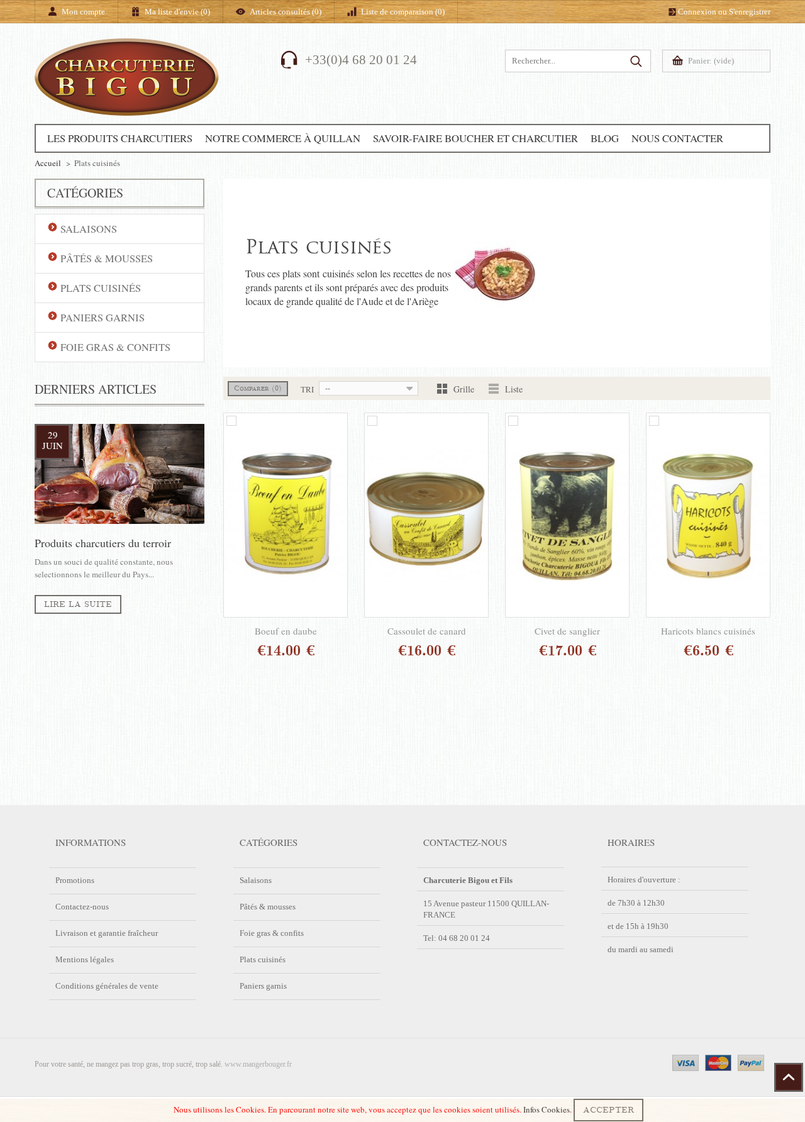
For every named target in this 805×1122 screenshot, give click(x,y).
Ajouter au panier (272, 652)
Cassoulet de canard (426, 631)
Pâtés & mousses (268, 906)
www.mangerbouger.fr (258, 1064)
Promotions (74, 880)
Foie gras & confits (272, 933)
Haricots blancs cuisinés (708, 631)
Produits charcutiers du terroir (103, 542)
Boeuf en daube (286, 631)
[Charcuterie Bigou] (127, 96)
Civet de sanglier (567, 631)
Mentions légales (84, 959)
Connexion (697, 11)
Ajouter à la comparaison (231, 421)
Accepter (608, 1110)
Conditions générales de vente (106, 986)
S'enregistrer (749, 11)
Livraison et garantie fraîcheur (106, 933)
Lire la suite (78, 604)
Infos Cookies (546, 1109)
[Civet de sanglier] (567, 515)
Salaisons (256, 880)
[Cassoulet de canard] (426, 515)
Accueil (48, 163)
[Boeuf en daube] (285, 515)
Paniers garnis (263, 986)
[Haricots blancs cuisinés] (708, 515)
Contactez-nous (82, 906)
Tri (307, 389)
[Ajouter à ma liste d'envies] (336, 651)
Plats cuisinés (263, 959)
